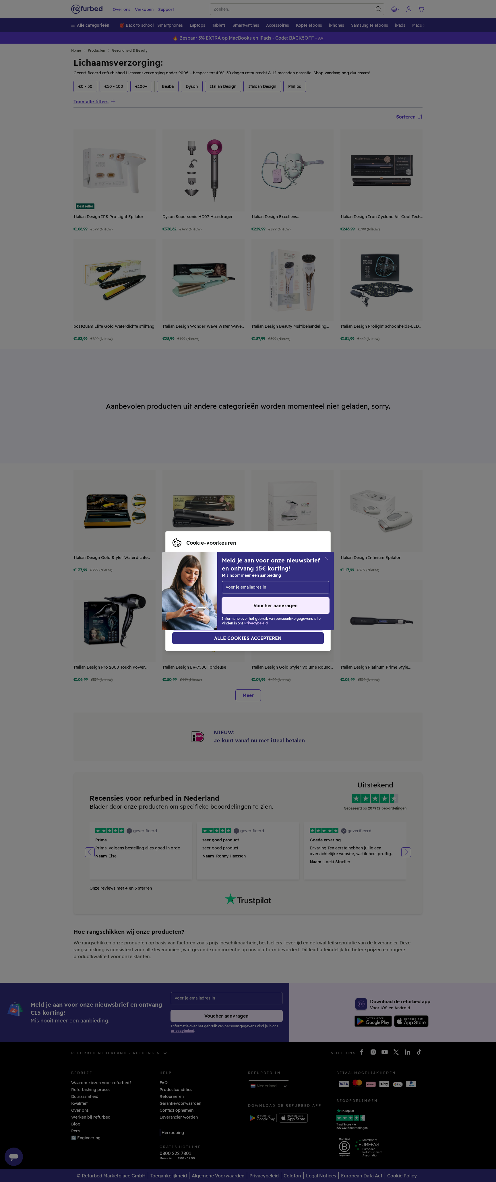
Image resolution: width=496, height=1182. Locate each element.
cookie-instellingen (192, 585)
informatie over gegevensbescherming (211, 591)
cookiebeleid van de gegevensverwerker (213, 597)
